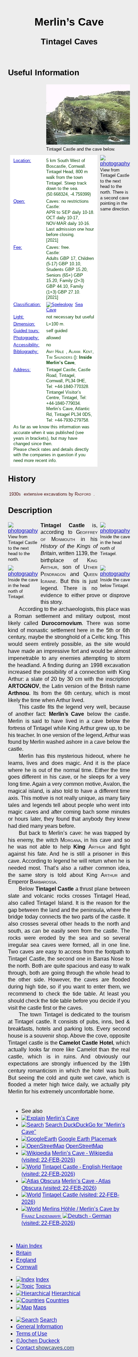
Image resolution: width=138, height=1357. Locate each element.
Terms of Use (31, 1333)
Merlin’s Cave (62, 1118)
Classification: (27, 304)
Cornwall (27, 1267)
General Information (39, 1326)
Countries (57, 1300)
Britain (23, 1253)
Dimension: (24, 323)
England (26, 1260)
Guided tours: (26, 330)
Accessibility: (26, 344)
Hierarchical (66, 1293)
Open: (19, 201)
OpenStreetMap (84, 1146)
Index (42, 1279)
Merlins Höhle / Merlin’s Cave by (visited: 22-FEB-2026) (70, 1216)
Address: (22, 369)
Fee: (17, 247)
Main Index (29, 1246)
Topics (43, 1286)
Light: (18, 316)
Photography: (26, 337)
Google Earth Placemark (87, 1139)
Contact (45, 1348)
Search (48, 1320)
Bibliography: (26, 351)
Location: (22, 160)
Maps (39, 1307)
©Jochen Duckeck (38, 1341)
